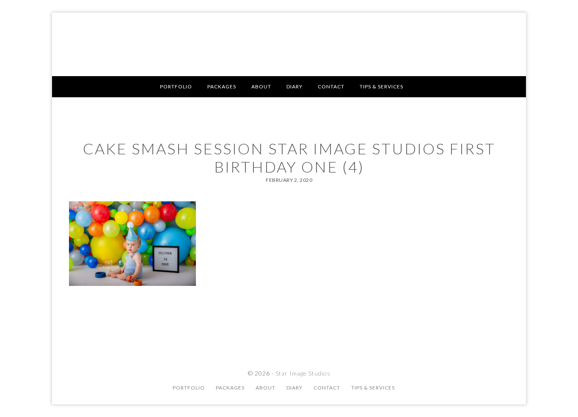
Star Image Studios (289, 44)
